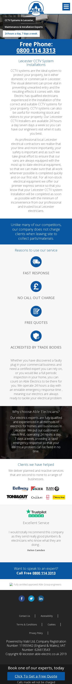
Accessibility (47, 616)
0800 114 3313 (36, 50)
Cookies (51, 624)
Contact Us (24, 616)
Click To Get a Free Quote (36, 676)
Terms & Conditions (27, 624)
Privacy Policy (36, 633)
